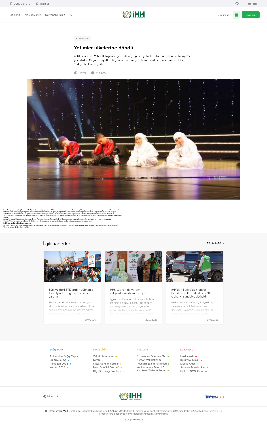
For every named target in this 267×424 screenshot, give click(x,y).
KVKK (96, 359)
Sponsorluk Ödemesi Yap (151, 356)
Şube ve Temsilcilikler (193, 367)
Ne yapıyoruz (33, 15)
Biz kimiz (15, 15)
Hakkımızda (187, 356)
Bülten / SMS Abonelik (193, 371)
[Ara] (71, 15)
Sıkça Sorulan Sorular (106, 363)
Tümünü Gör (214, 243)
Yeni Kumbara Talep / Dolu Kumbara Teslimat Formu (152, 369)
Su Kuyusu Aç (58, 359)
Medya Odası (188, 363)
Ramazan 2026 (59, 363)
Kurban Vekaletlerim (149, 359)
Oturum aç (223, 15)
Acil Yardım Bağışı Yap (63, 356)
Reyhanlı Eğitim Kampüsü (152, 363)
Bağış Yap (251, 15)
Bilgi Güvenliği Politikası (107, 371)
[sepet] (236, 15)
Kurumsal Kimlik (189, 359)
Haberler (84, 38)
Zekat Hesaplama (103, 356)
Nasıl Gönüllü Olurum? (106, 367)
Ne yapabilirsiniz (55, 15)
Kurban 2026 (58, 367)
